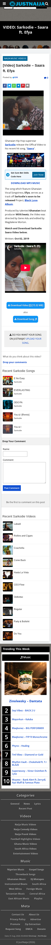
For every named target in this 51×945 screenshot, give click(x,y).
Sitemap (32, 936)
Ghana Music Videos (25, 843)
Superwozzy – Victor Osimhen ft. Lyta (29, 772)
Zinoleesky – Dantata (25, 701)
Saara (30, 148)
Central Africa (37, 893)
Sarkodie (10, 144)
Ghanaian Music (16, 879)
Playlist (38, 898)
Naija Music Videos (15, 58)
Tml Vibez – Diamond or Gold (27, 754)
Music (27, 657)
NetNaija (42, 936)
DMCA (29, 929)
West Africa (15, 888)
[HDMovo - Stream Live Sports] (25, 166)
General (14, 803)
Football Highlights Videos (25, 839)
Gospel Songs (36, 869)
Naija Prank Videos (25, 834)
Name (6, 449)
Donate (41, 929)
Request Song (13, 929)
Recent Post (25, 808)
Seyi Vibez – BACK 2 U (23, 710)
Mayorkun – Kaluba (22, 719)
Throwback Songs (25, 874)
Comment (8, 459)
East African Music (18, 898)
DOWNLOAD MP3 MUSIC (25, 183)
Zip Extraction (33, 924)
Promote (15, 924)
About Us (34, 914)
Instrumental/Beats (16, 884)
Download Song (26, 319)
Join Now (38, 174)
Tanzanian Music (15, 893)
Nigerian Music (15, 869)
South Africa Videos (26, 848)
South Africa (39, 884)
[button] (5, 86)
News (27, 803)
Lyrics (37, 803)
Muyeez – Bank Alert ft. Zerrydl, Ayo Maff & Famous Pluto (29, 781)
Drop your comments (15, 362)
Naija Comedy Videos (25, 829)
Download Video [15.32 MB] (26, 305)
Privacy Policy (18, 919)
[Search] (47, 3)
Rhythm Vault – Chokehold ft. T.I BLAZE (29, 763)
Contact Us (18, 914)
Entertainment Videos (25, 853)
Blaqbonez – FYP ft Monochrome (29, 737)
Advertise (35, 919)
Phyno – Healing (20, 745)
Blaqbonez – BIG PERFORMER (28, 728)
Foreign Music (34, 888)
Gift (16, 77)
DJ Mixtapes (37, 879)
